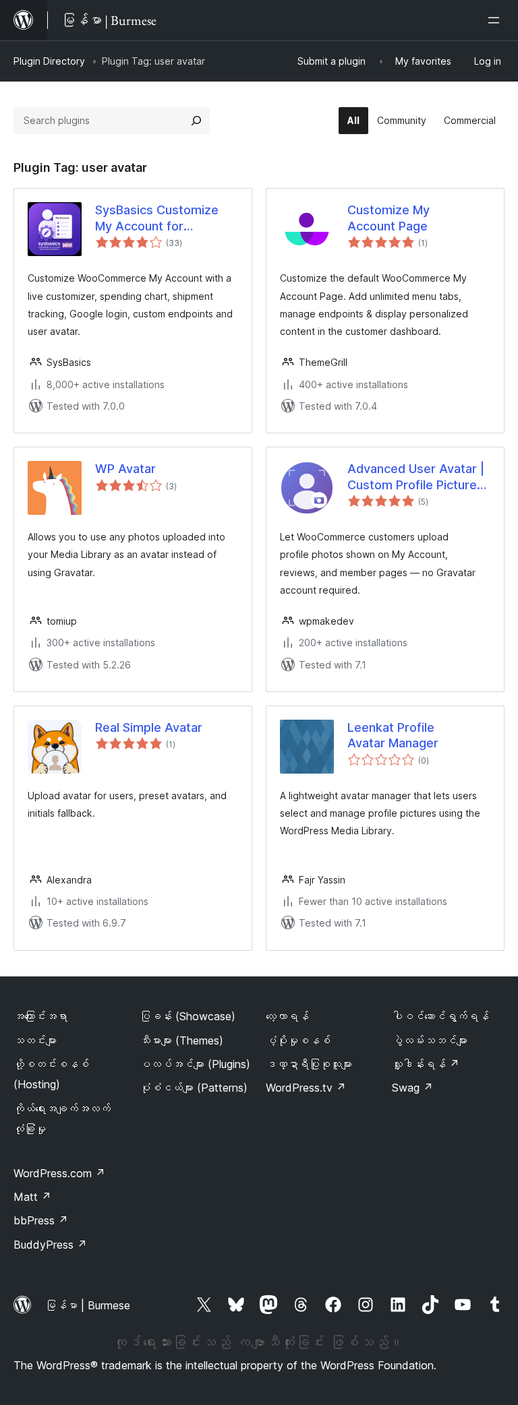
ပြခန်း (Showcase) (187, 1016)
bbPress (40, 1220)
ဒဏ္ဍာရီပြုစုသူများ (309, 1064)
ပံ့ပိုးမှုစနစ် (298, 1040)
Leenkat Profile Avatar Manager (392, 735)
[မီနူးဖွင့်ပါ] (496, 20)
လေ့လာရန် (287, 1016)
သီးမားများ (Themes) (181, 1040)
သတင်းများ (35, 1040)
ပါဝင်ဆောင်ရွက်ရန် (440, 1016)
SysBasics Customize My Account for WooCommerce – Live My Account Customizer (164, 218)
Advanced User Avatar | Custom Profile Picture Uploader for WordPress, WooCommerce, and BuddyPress (418, 477)
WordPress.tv (306, 1087)
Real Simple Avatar (148, 727)
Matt (32, 1197)
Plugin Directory (49, 61)
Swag (412, 1087)
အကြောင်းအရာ (40, 1016)
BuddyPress (50, 1244)
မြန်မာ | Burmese (87, 1305)
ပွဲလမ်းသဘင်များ (429, 1040)
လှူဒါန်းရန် (425, 1064)
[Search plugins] (196, 120)
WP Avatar (125, 469)
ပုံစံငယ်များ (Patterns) (194, 1087)
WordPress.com (59, 1173)
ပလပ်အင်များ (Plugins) (195, 1064)
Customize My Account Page (388, 217)
